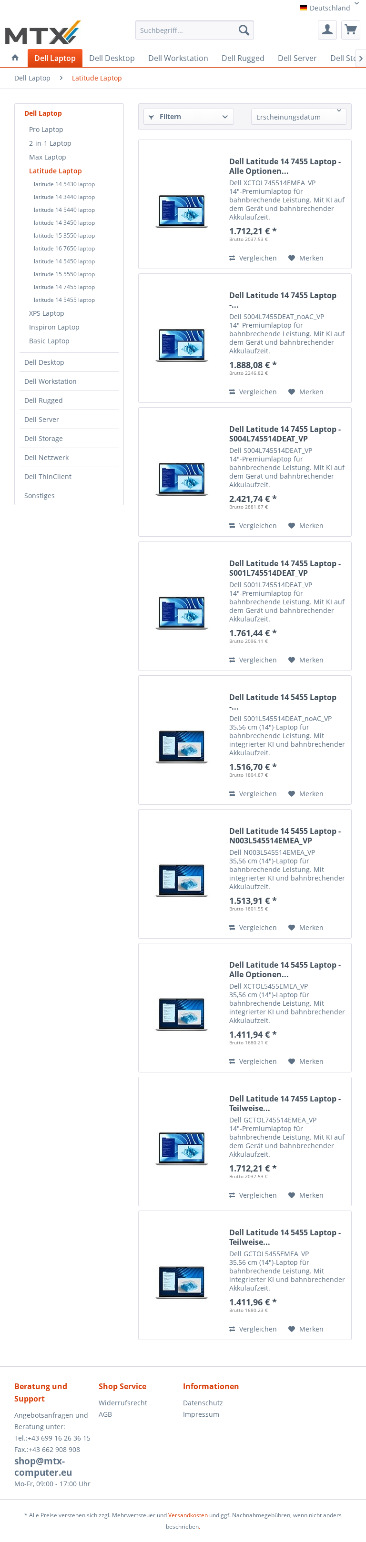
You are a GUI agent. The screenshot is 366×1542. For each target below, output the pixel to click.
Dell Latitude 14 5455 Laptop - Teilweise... (285, 1237)
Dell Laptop (43, 113)
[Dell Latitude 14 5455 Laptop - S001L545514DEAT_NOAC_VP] (181, 740)
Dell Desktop (44, 362)
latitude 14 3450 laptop (64, 223)
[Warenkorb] (350, 30)
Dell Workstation (50, 381)
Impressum (201, 1414)
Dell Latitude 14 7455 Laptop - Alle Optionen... (285, 166)
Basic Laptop (49, 340)
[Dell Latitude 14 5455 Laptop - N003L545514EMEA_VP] (181, 873)
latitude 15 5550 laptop (64, 274)
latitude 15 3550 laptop (64, 235)
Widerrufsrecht (123, 1402)
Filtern (169, 116)
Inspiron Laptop (54, 326)
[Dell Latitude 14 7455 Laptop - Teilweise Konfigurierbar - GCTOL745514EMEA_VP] (181, 1141)
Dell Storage (43, 438)
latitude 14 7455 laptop (64, 287)
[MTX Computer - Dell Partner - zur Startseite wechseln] (43, 32)
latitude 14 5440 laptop (64, 210)
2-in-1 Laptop (50, 143)
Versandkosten (188, 1515)
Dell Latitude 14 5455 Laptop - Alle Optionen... (285, 969)
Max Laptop (47, 156)
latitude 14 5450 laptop (64, 261)
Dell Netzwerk (46, 457)
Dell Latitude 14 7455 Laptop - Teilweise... (285, 1103)
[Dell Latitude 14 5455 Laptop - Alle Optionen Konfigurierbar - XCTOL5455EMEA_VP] (181, 1007)
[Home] (15, 57)
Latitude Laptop (55, 170)
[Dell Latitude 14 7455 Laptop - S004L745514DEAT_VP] (181, 471)
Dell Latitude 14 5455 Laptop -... (282, 701)
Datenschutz (203, 1402)
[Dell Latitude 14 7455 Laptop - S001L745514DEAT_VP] (181, 606)
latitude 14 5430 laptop (64, 184)
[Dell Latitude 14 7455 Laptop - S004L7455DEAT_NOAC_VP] (181, 338)
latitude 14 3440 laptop (64, 197)
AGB (105, 1414)
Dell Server (41, 419)
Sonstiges (39, 495)
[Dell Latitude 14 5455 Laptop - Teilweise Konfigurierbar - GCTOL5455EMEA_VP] (181, 1275)
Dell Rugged (43, 400)
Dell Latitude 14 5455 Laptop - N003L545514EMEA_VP (285, 835)
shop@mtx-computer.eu (43, 1467)
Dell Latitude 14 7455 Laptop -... (282, 300)
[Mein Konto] (327, 30)
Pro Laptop (46, 129)
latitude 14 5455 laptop (64, 300)
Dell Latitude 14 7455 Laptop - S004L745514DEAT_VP (285, 433)
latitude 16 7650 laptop (64, 248)
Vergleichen (257, 257)
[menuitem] (194, 33)
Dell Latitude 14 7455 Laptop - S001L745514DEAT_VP (285, 568)
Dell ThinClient (47, 476)
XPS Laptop (46, 313)
